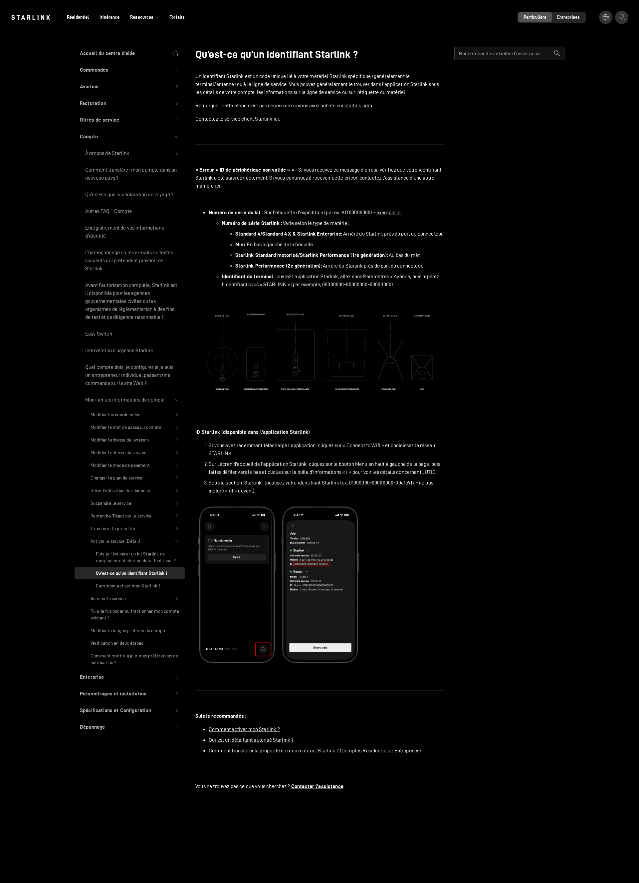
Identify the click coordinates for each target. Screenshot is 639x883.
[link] (31, 17)
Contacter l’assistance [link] (317, 786)
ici (276, 119)
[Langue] (605, 17)
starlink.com (358, 105)
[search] (557, 53)
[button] (130, 70)
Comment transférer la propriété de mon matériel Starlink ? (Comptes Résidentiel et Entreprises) (315, 750)
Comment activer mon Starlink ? (244, 729)
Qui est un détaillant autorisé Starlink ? (251, 740)
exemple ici (389, 212)
